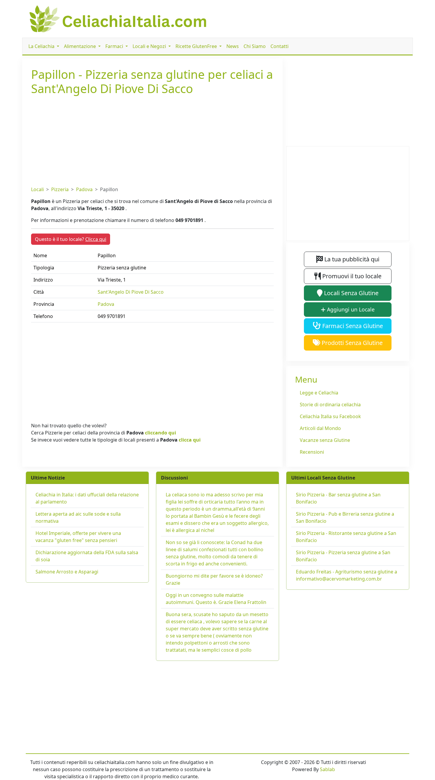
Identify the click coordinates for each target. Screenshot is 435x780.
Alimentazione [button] (80, 46)
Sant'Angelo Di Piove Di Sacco (131, 292)
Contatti (279, 46)
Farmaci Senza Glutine (352, 326)
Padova (84, 189)
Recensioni (312, 452)
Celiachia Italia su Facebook (330, 416)
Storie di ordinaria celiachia (330, 404)
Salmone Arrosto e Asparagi (67, 571)
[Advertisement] (152, 139)
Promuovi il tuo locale (351, 276)
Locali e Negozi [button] (150, 46)
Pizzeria (60, 189)
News (232, 46)
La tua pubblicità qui (351, 259)
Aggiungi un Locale (350, 309)
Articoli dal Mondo (320, 428)
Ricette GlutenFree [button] (196, 46)
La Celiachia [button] (42, 46)
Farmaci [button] (114, 46)
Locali (37, 189)
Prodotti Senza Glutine (351, 343)
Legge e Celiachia (319, 392)
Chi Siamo (255, 46)
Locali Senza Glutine (350, 293)
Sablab (327, 769)
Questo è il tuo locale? (70, 239)
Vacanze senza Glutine (325, 440)
